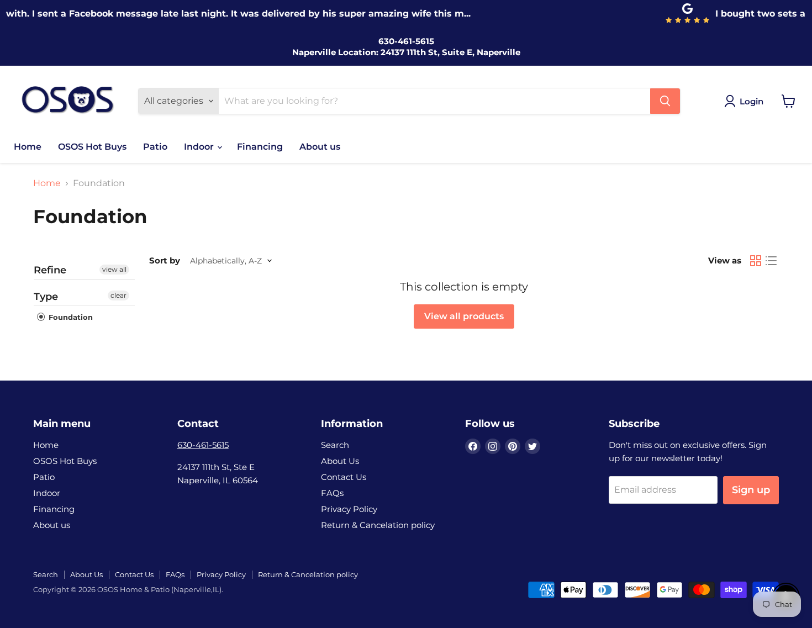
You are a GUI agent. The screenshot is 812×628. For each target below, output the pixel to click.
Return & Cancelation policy (378, 525)
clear (118, 295)
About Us (340, 461)
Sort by (164, 260)
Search (335, 445)
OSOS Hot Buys (92, 146)
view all (114, 269)
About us (319, 146)
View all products (464, 316)
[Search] (665, 101)
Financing (260, 146)
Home (27, 146)
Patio (155, 146)
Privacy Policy (349, 509)
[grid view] (755, 260)
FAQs (332, 493)
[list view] (771, 260)
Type (46, 297)
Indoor (200, 146)
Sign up (751, 490)
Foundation (69, 317)
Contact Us (343, 477)
